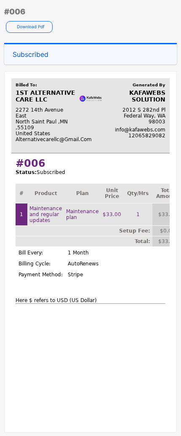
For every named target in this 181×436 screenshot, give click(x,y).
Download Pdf (30, 26)
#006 (14, 11)
